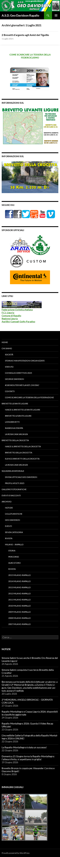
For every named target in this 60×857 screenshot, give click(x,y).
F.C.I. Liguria (8, 312)
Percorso (13, 556)
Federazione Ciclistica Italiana (17, 309)
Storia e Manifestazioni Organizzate (25, 360)
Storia (11, 550)
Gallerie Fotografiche (14, 489)
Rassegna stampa (14, 428)
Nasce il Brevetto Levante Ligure (22, 409)
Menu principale (56, 15)
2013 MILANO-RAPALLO (19, 587)
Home (5, 342)
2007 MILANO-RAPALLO (19, 624)
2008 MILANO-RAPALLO (19, 618)
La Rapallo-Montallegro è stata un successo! (24, 747)
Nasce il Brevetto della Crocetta (23, 446)
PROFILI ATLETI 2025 (14, 483)
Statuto (9, 366)
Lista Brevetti (12, 422)
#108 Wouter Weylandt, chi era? (22, 385)
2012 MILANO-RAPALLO (19, 593)
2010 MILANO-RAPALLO (19, 605)
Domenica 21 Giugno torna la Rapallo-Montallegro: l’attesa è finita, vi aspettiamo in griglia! (28, 758)
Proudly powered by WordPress (16, 853)
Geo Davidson (12, 520)
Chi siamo (7, 348)
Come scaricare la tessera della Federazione (29, 397)
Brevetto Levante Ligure (15, 403)
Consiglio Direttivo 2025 (18, 373)
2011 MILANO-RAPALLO (19, 599)
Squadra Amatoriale (13, 471)
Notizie (9, 507)
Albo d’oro (14, 563)
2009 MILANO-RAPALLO (19, 612)
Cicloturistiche (13, 514)
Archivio (7, 501)
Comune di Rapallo (11, 315)
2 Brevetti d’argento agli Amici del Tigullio (25, 34)
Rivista (8, 538)
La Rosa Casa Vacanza (16, 434)
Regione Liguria (10, 318)
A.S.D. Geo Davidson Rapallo (20, 15)
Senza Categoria (14, 532)
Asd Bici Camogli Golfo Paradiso (18, 321)
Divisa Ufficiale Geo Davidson (21, 477)
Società (9, 354)
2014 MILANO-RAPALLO (19, 581)
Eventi (8, 526)
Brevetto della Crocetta (15, 440)
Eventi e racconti (11, 495)
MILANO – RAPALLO (14, 544)
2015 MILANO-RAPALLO (19, 575)
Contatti (10, 391)
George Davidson (14, 379)
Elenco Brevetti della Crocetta (22, 458)
